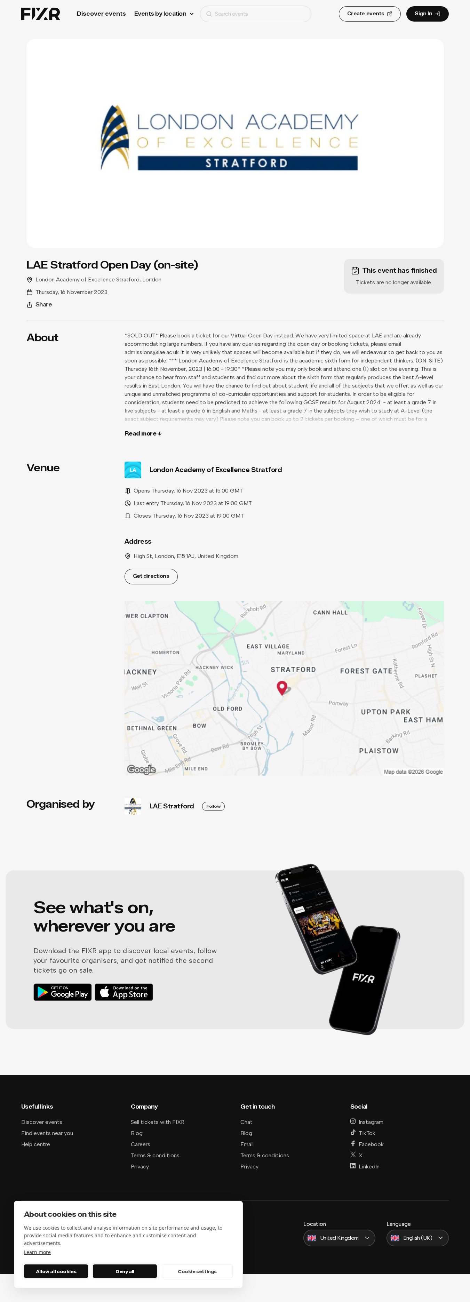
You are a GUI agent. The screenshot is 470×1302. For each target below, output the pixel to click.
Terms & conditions (155, 1155)
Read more (141, 433)
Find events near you (47, 1133)
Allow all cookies (56, 1271)
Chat (246, 1122)
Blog (137, 1133)
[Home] (40, 14)
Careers (140, 1144)
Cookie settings (197, 1271)
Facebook (371, 1144)
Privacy (140, 1166)
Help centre (35, 1144)
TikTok (367, 1133)
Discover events (101, 13)
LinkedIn (369, 1166)
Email (247, 1144)
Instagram (371, 1122)
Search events (231, 13)
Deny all (124, 1271)
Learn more (37, 1252)
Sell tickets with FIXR (157, 1122)
